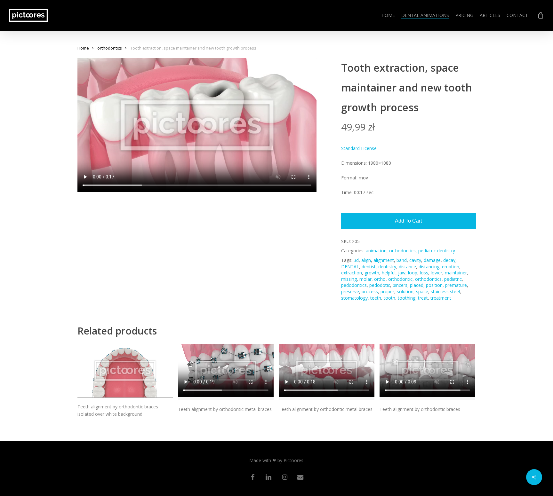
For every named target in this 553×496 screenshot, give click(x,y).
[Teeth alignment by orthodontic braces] (427, 372)
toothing (406, 298)
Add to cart (408, 221)
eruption (450, 267)
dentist (369, 267)
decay (449, 260)
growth (372, 273)
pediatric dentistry (436, 251)
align (366, 260)
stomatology (354, 298)
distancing (429, 267)
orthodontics (109, 48)
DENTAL (350, 267)
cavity (415, 260)
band (402, 260)
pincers (400, 285)
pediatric (453, 279)
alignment (383, 260)
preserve (350, 291)
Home (83, 48)
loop (412, 273)
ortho (380, 279)
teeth (375, 298)
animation (376, 251)
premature (456, 285)
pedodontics (354, 285)
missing (349, 279)
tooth (389, 298)
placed (416, 285)
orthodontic (400, 279)
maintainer (456, 273)
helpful (389, 273)
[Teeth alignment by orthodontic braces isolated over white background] (125, 371)
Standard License (359, 148)
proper (387, 291)
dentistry (387, 267)
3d (356, 260)
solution (405, 291)
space (422, 291)
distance (407, 267)
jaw (401, 273)
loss (424, 273)
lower (436, 273)
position (434, 285)
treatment (440, 298)
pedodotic (379, 285)
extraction (351, 273)
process (370, 291)
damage (432, 260)
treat (423, 298)
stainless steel (445, 291)
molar (365, 279)
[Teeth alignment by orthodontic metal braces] (226, 372)
